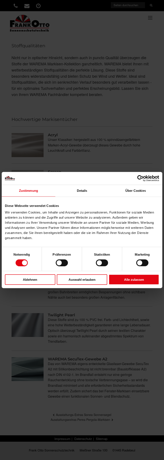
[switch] (62, 262)
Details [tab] (82, 190)
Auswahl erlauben (82, 279)
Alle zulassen (134, 279)
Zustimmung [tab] (28, 190)
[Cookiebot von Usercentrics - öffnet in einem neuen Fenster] (140, 178)
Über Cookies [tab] (135, 190)
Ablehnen (30, 279)
